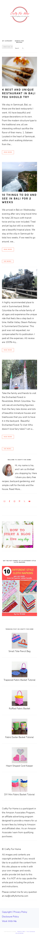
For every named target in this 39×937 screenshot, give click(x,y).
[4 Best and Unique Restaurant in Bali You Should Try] (19, 85)
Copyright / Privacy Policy (14, 912)
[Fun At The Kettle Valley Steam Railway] (19, 298)
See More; (8, 261)
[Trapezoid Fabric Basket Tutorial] (19, 676)
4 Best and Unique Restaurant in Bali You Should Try (19, 93)
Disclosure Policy (10, 916)
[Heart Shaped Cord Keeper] (19, 762)
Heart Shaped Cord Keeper (19, 765)
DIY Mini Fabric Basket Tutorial (19, 794)
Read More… (15, 489)
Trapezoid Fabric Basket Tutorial (19, 680)
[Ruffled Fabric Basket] (19, 705)
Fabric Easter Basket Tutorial (19, 737)
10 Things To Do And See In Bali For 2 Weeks (19, 198)
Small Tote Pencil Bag (20, 651)
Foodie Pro (21, 931)
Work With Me (9, 921)
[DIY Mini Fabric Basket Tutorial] (19, 791)
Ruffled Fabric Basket (19, 708)
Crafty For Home (19, 15)
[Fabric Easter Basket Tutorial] (19, 733)
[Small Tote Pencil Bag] (19, 647)
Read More (8, 152)
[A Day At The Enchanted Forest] (19, 388)
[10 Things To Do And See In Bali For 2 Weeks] (19, 190)
